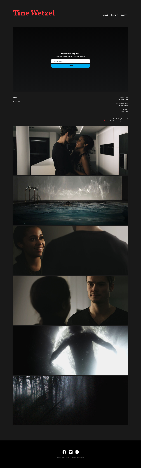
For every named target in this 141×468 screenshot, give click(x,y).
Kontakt (114, 15)
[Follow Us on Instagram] (77, 452)
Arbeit (105, 15)
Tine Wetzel (34, 13)
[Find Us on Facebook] (64, 452)
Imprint (124, 15)
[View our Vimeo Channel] (71, 452)
